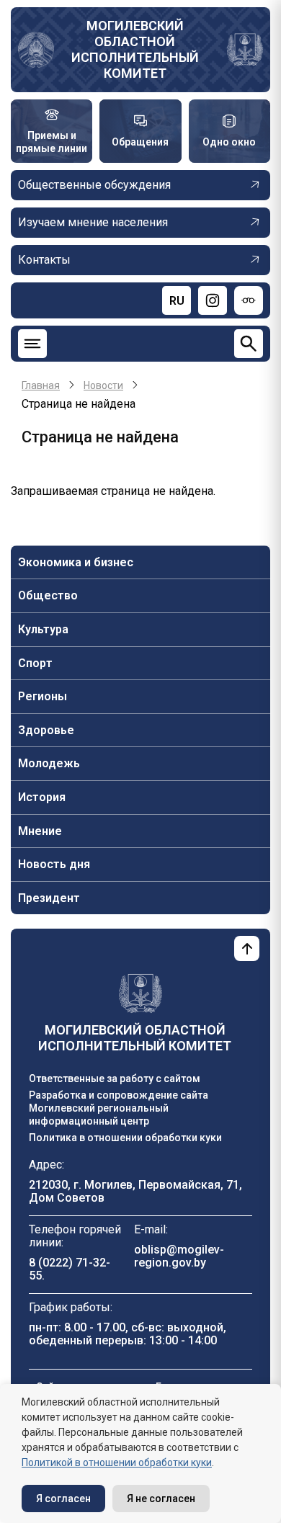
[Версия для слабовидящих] (248, 300)
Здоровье (46, 730)
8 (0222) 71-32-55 (69, 1269)
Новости (103, 385)
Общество (48, 595)
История (42, 797)
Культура (43, 629)
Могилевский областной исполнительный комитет (135, 49)
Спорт (35, 663)
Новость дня (54, 864)
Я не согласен (161, 1498)
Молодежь (49, 763)
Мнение (40, 831)
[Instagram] (212, 300)
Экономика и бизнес (75, 562)
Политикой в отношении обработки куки (117, 1462)
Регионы (42, 696)
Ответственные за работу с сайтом (114, 1078)
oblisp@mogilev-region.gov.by (179, 1256)
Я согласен (63, 1498)
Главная (41, 385)
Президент (49, 898)
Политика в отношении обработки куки (125, 1137)
